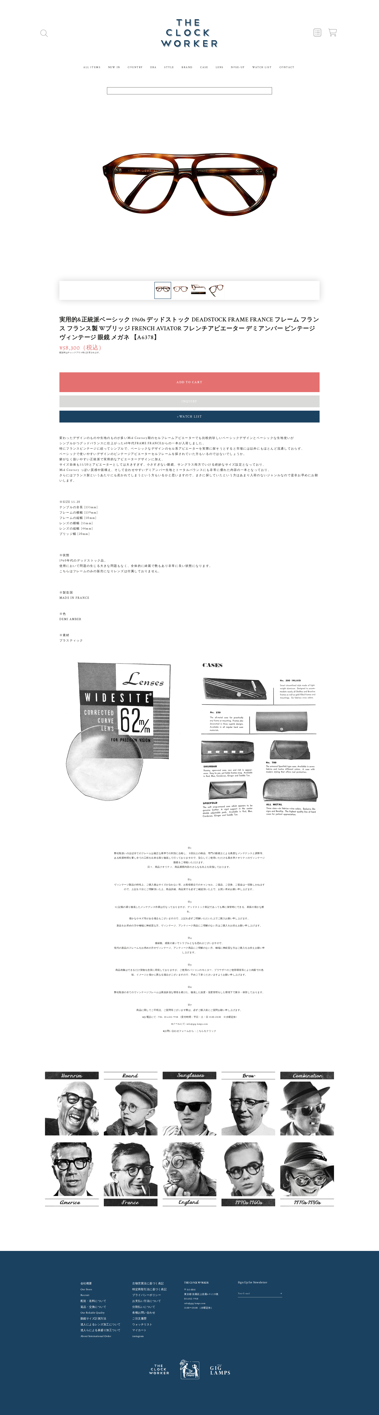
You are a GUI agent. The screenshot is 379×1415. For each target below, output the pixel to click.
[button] (44, 33)
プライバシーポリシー (146, 1295)
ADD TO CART (189, 382)
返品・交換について (93, 1307)
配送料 (62, 352)
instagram (138, 1336)
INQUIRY (189, 401)
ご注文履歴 (139, 1318)
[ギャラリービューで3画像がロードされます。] (198, 290)
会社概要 (86, 1283)
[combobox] (189, 90)
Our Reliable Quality (93, 1313)
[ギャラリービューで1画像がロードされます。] (162, 290)
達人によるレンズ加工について (101, 1324)
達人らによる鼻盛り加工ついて (101, 1330)
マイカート (139, 1330)
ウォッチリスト (142, 1324)
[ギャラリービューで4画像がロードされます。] (216, 290)
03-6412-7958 (171, 1017)
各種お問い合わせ (143, 1313)
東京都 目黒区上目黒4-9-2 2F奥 (201, 1294)
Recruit (85, 1295)
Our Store (86, 1289)
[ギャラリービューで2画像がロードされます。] (180, 290)
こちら (200, 1031)
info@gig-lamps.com (197, 1024)
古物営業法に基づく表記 (148, 1283)
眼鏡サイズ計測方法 (93, 1318)
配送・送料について (93, 1301)
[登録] (281, 1293)
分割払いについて (143, 1307)
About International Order (96, 1336)
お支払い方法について (146, 1301)
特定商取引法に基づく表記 (149, 1289)
